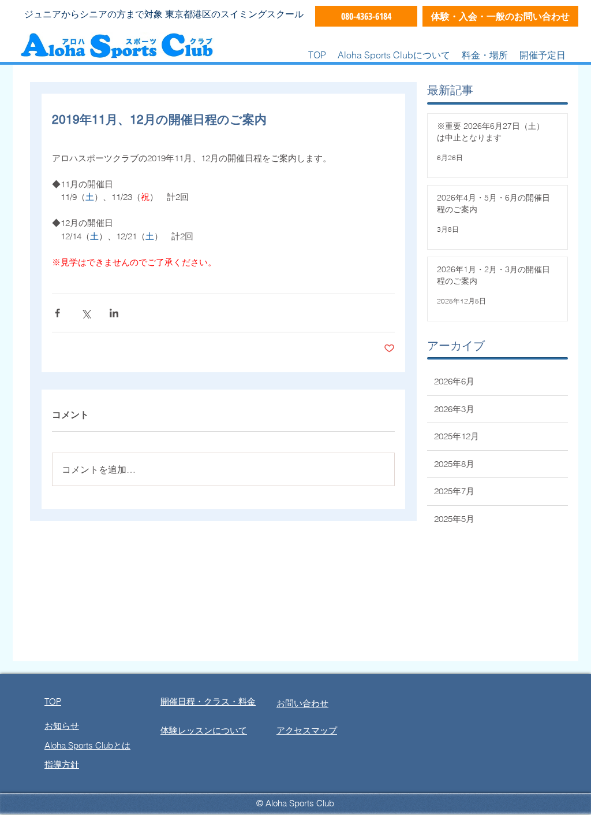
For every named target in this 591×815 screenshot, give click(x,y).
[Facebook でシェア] (57, 313)
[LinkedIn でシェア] (114, 313)
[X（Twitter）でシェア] (85, 313)
